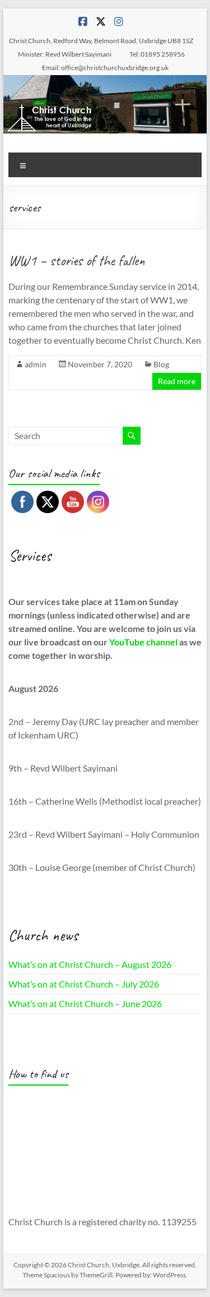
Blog (161, 364)
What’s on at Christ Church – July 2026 (83, 983)
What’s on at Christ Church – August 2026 (89, 964)
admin (35, 364)
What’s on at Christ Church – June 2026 (85, 1003)
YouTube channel (143, 641)
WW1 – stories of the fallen (76, 260)
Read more (176, 381)
